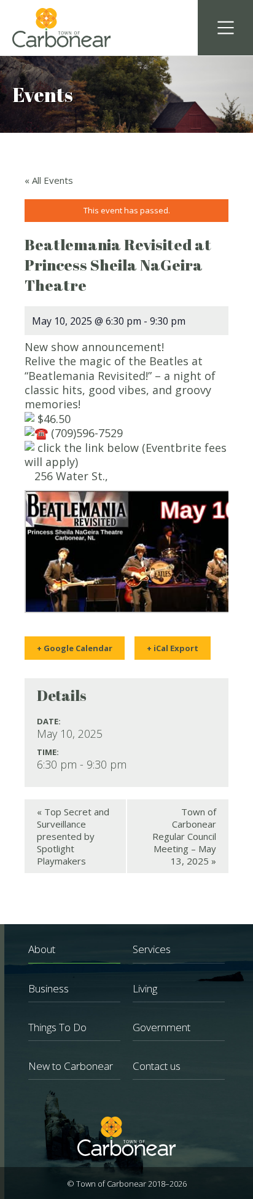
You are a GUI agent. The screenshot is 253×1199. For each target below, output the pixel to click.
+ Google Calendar (74, 648)
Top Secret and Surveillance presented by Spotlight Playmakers (73, 836)
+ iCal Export (172, 648)
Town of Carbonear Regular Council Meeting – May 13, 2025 (184, 836)
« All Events (49, 180)
